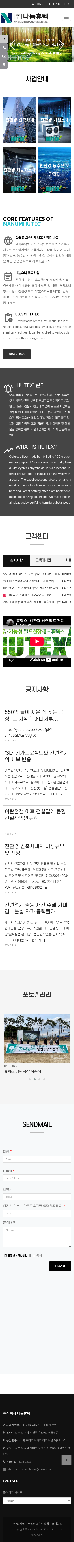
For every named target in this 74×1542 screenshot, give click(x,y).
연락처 (7, 1189)
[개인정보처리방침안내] (17, 1255)
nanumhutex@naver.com (36, 1469)
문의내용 (10, 1223)
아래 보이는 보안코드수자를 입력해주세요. (34, 1206)
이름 (7, 1151)
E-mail (8, 1171)
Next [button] (60, 45)
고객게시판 (43, 560)
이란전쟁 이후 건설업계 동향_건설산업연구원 (30, 588)
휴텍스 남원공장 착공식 (22, 1071)
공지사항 (16, 560)
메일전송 (60, 1266)
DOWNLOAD (17, 354)
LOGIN (39, 4)
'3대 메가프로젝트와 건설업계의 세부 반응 (28, 581)
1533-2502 (24, 1461)
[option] (37, 44)
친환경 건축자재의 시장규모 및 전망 (28, 595)
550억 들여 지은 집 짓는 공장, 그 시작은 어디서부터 (35, 574)
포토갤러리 (37, 995)
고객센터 (37, 536)
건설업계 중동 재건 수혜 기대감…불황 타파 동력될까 (35, 602)
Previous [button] (14, 45)
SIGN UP (56, 4)
